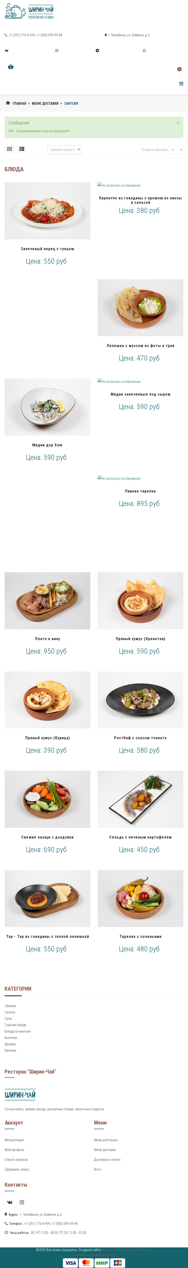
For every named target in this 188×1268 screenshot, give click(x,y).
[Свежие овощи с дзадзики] (47, 799)
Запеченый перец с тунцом (47, 248)
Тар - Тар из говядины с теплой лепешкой (47, 936)
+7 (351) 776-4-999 (21, 35)
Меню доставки (45, 103)
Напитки (10, 1050)
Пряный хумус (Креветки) (140, 638)
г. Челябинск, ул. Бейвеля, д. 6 (128, 35)
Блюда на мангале (18, 1031)
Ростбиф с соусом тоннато (140, 738)
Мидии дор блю (47, 445)
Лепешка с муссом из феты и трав (140, 345)
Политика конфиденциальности (94, 1255)
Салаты (10, 1012)
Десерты (10, 1044)
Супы (8, 1019)
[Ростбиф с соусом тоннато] (140, 700)
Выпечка (11, 1038)
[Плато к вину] (47, 600)
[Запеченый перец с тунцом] (47, 210)
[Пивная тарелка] (140, 478)
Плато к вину (47, 638)
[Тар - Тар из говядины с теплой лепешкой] (47, 898)
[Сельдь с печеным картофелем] (140, 799)
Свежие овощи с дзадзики (47, 837)
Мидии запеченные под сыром (141, 394)
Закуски (10, 1006)
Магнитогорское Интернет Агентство (126, 1250)
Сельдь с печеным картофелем (140, 837)
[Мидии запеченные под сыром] (140, 381)
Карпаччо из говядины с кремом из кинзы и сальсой (140, 200)
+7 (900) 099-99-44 (49, 35)
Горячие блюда (15, 1025)
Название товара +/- (63, 150)
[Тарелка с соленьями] (140, 898)
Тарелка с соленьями (140, 936)
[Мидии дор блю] (47, 407)
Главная (19, 103)
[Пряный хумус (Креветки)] (140, 600)
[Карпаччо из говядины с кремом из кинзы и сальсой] (140, 185)
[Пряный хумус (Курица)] (47, 700)
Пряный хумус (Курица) (47, 738)
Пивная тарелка (140, 491)
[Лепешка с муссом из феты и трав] (140, 307)
